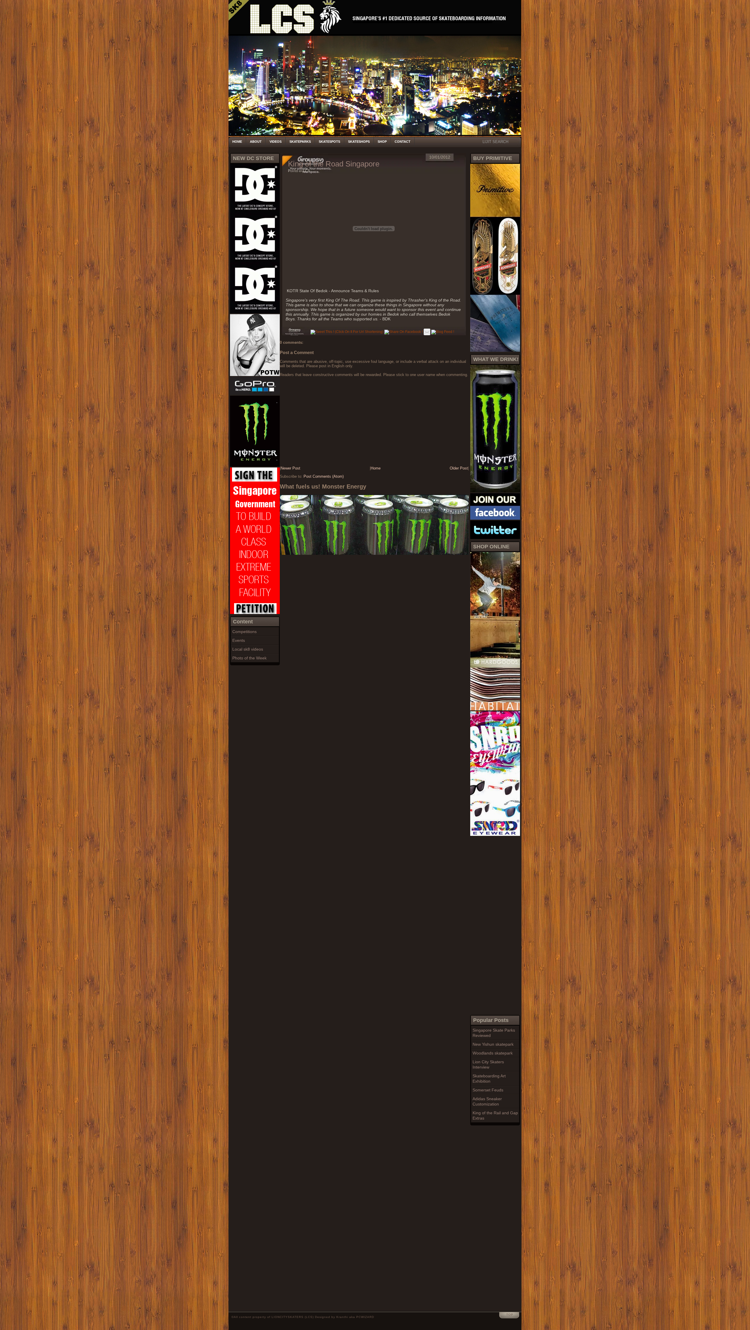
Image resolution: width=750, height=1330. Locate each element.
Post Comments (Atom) (324, 476)
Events (238, 640)
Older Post (459, 468)
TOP (509, 1314)
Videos (276, 141)
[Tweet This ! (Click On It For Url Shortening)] (347, 332)
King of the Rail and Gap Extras (495, 1115)
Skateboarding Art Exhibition (489, 1079)
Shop (382, 141)
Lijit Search (495, 142)
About (256, 141)
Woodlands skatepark (493, 1053)
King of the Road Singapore (333, 163)
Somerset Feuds (488, 1090)
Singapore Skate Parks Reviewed (494, 1033)
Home (237, 141)
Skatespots (329, 141)
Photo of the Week (249, 658)
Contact (402, 141)
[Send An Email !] (427, 332)
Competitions (244, 631)
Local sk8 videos (247, 649)
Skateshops (359, 141)
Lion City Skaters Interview (488, 1064)
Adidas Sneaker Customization (487, 1101)
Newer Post (290, 468)
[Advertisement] (493, 925)
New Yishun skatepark (493, 1044)
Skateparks (300, 141)
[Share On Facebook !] (403, 332)
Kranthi (342, 1317)
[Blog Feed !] (442, 332)
